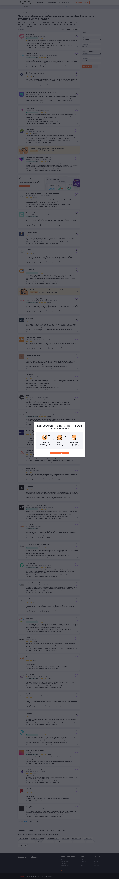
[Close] (83, 423)
